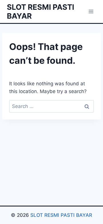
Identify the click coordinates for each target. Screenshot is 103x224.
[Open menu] (91, 11)
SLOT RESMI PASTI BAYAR (61, 215)
